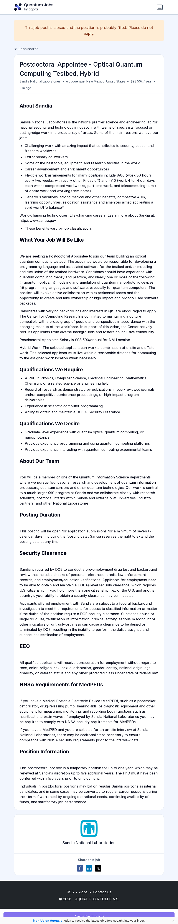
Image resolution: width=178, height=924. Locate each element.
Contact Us (102, 892)
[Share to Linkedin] (89, 868)
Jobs (83, 892)
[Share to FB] (80, 868)
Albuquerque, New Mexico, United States (95, 81)
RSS (70, 892)
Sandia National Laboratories (40, 81)
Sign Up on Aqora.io (48, 920)
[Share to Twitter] (98, 868)
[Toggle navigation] (160, 7)
